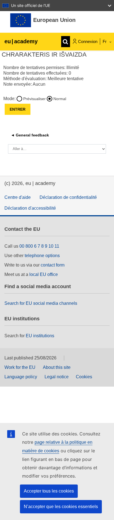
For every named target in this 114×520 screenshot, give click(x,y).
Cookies (84, 376)
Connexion (87, 41)
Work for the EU (19, 367)
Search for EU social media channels (40, 303)
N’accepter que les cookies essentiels (61, 506)
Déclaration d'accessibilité (30, 208)
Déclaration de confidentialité (68, 197)
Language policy (20, 376)
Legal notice (57, 376)
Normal (59, 99)
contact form (52, 265)
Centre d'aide (17, 197)
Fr (105, 41)
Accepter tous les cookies (49, 491)
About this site (57, 367)
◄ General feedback (30, 135)
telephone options (42, 255)
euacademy (21, 41)
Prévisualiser (34, 99)
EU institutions (40, 335)
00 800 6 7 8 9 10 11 (39, 246)
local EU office (43, 274)
